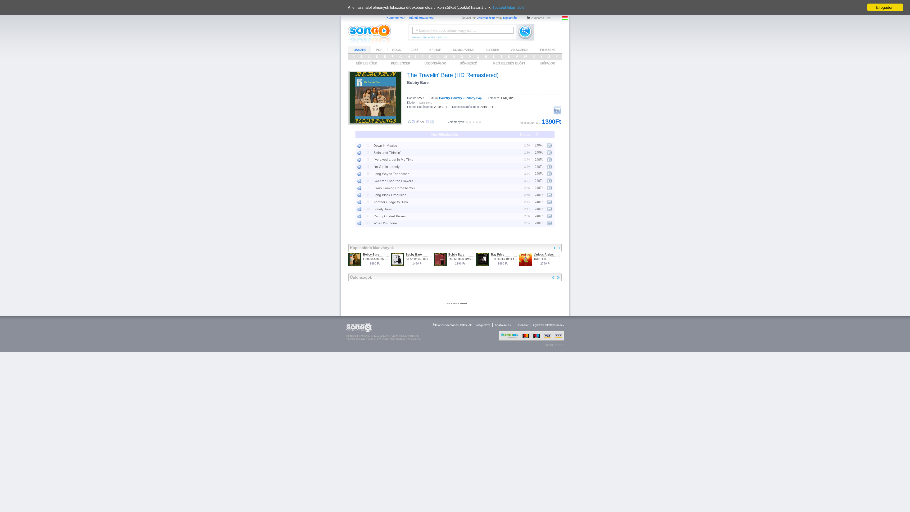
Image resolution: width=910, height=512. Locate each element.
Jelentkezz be (486, 18)
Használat (521, 325)
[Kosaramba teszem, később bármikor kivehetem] (557, 110)
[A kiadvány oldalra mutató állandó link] (417, 121)
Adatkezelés (503, 325)
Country (444, 98)
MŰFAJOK (547, 63)
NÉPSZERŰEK (366, 63)
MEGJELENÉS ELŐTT (509, 63)
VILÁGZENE (519, 50)
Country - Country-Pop (466, 98)
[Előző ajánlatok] (553, 248)
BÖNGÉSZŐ (468, 63)
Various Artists (544, 254)
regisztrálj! (510, 18)
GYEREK (492, 50)
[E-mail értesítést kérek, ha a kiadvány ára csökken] (409, 121)
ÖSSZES (360, 50)
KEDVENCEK (400, 63)
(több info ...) (426, 102)
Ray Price (497, 254)
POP (379, 50)
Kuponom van (396, 17)
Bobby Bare (418, 83)
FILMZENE (548, 50)
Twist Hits (540, 259)
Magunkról (483, 325)
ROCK (396, 50)
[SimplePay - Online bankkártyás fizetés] (531, 340)
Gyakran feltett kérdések (548, 325)
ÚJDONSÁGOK (435, 63)
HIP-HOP (434, 50)
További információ (508, 7)
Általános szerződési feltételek (452, 325)
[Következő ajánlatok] (558, 248)
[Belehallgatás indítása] (359, 145)
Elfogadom (885, 7)
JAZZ (414, 50)
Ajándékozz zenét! (421, 17)
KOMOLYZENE (463, 50)
